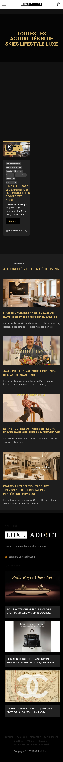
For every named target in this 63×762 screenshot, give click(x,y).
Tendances (10, 153)
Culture (18, 741)
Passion (31, 741)
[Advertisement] (31, 108)
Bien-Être (35, 737)
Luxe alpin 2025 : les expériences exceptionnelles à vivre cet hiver (18, 193)
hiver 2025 (18, 171)
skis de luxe (10, 178)
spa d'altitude (11, 182)
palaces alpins (21, 175)
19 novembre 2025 (15, 230)
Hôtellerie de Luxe (13, 146)
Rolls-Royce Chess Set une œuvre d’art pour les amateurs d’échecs (29, 611)
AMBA (42, 751)
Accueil (9, 737)
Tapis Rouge (51, 737)
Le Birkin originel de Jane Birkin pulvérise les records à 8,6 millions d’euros (30, 660)
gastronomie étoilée (13, 167)
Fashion (22, 737)
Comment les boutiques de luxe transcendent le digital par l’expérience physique (26, 490)
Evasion (44, 741)
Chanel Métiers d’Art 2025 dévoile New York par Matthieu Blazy (29, 710)
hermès (9, 171)
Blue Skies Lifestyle (13, 163)
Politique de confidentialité (31, 744)
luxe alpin (9, 175)
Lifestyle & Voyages (14, 150)
